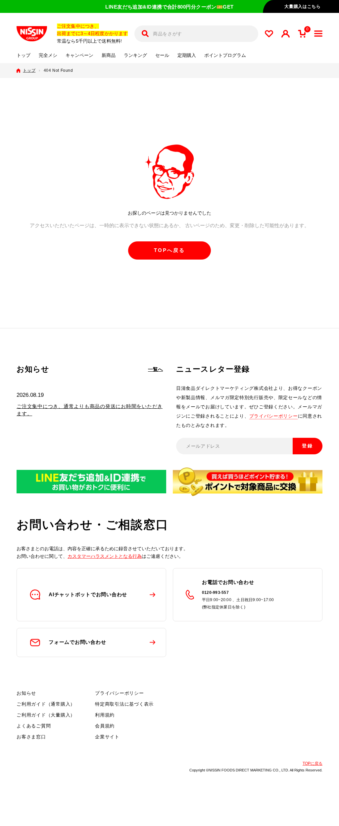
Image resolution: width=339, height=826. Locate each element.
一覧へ (155, 369)
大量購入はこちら (302, 6)
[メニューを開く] (318, 33)
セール (162, 55)
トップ (23, 55)
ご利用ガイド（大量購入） (46, 715)
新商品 (109, 55)
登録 (307, 445)
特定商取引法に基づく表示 (124, 704)
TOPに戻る (312, 763)
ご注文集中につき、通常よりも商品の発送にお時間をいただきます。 (90, 409)
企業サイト (107, 736)
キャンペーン (79, 55)
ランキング (135, 55)
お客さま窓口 (31, 736)
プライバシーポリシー (273, 416)
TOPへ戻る (169, 250)
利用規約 (105, 715)
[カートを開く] (302, 34)
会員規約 (105, 725)
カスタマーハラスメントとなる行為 (105, 556)
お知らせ (26, 693)
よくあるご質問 (34, 725)
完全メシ (48, 55)
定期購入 (186, 55)
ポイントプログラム (225, 55)
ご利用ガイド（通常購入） (46, 704)
